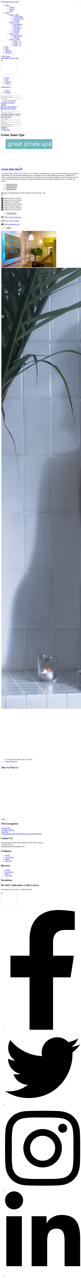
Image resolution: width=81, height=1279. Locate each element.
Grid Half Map (18, 18)
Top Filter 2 (17, 28)
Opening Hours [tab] (11, 189)
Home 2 (12, 9)
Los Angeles (9, 857)
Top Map (17, 20)
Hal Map (16, 32)
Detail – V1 (17, 41)
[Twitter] (4, 195)
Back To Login (6, 117)
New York (8, 861)
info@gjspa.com (13, 224)
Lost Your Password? (8, 103)
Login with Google (9, 109)
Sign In (7, 91)
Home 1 (12, 7)
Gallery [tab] (8, 228)
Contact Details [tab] (11, 213)
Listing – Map (14, 15)
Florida (7, 855)
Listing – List (13, 34)
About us (8, 51)
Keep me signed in (9, 101)
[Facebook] (1, 195)
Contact (7, 83)
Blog (6, 47)
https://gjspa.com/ (15, 217)
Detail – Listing (14, 39)
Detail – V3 (17, 45)
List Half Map (18, 17)
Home (7, 5)
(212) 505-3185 (14, 221)
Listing (7, 13)
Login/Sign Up (6, 87)
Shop (7, 49)
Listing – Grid (14, 22)
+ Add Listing (5, 56)
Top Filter (17, 26)
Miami (7, 859)
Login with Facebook (9, 107)
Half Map (17, 37)
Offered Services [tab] (11, 185)
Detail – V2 (17, 43)
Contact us (8, 52)
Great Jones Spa (10, 169)
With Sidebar (18, 24)
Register (8, 92)
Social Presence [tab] (11, 187)
